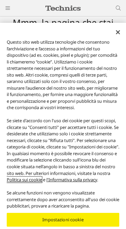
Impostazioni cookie (62, 220)
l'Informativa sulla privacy (71, 180)
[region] (63, 126)
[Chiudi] (118, 32)
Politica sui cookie (24, 180)
